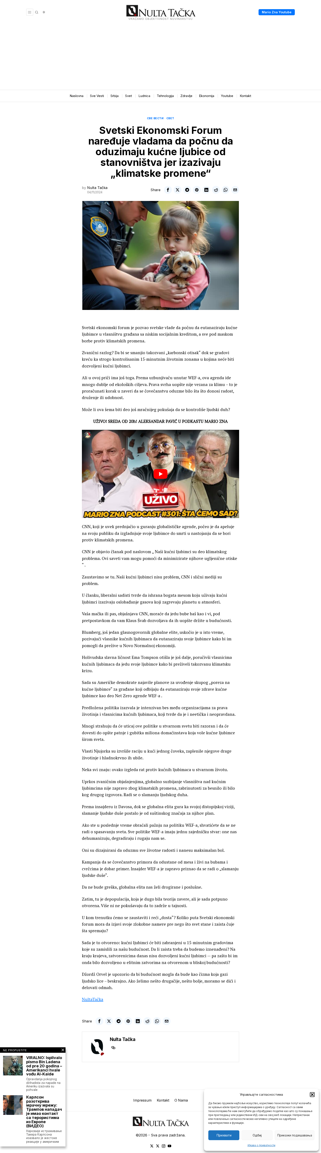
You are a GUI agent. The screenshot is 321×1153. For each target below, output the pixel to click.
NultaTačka (92, 999)
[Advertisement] (160, 57)
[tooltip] (168, 190)
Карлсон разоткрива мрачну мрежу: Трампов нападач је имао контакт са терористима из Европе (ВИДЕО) (44, 1111)
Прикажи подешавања (294, 1135)
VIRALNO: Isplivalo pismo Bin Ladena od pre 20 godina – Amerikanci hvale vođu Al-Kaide (44, 1066)
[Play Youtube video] (160, 474)
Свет (170, 118)
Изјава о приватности (261, 1145)
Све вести (155, 118)
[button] (312, 1094)
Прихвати (223, 1135)
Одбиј (257, 1135)
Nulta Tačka (97, 187)
